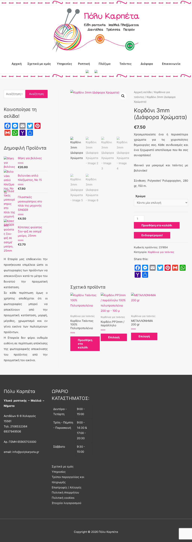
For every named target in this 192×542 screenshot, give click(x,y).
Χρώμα (140, 196)
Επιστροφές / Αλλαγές (66, 487)
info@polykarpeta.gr (25, 452)
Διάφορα (147, 64)
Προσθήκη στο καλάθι (156, 225)
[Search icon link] (104, 71)
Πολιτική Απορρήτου (65, 492)
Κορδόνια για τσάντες (161, 251)
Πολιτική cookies (63, 498)
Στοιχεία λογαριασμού (66, 503)
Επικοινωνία (171, 64)
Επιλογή (113, 337)
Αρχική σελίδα (143, 92)
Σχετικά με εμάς (39, 64)
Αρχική (17, 64)
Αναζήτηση (36, 94)
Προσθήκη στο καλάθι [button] (85, 343)
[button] (123, 96)
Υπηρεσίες (64, 64)
